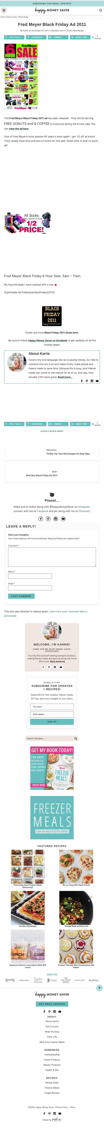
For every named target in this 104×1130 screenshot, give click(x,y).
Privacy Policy (61, 1107)
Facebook (42, 511)
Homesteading (52, 1054)
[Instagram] (92, 381)
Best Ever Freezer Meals (52, 1042)
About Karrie (52, 1021)
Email (11, 583)
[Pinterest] (87, 381)
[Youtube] (97, 381)
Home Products (52, 1059)
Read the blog (52, 1031)
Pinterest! (84, 511)
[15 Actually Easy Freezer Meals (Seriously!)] (28, 882)
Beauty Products (52, 1064)
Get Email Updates (52, 1004)
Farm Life (52, 1036)
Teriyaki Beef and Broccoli (76, 926)
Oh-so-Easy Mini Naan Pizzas (76, 885)
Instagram (84, 506)
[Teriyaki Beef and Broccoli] (76, 923)
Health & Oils (52, 1070)
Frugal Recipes (52, 1093)
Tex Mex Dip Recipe (28, 926)
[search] (101, 10)
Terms (72, 1107)
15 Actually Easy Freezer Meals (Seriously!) (28, 886)
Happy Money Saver (52, 10)
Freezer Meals (52, 1087)
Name (11, 571)
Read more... (65, 377)
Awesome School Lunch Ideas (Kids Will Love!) (27, 966)
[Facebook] (82, 381)
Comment (13, 545)
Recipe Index (52, 1082)
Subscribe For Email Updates (52, 3)
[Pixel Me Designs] (56, 1120)
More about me (57, 661)
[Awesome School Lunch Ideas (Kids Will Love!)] (28, 962)
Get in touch (52, 1026)
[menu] (4, 10)
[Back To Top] (99, 988)
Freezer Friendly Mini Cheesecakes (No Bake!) (76, 966)
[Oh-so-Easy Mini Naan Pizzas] (76, 882)
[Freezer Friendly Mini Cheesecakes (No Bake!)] (76, 962)
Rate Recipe (78, 30)
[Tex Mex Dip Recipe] (28, 923)
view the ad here (18, 128)
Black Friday (56, 431)
